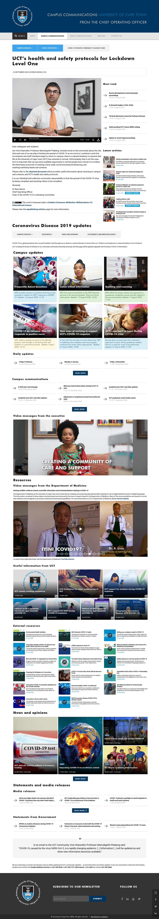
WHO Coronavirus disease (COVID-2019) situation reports (84, 699)
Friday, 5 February (25, 362)
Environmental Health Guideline (36, 632)
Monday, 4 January (71, 362)
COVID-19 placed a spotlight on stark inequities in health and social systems (128, 799)
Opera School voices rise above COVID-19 (124, 739)
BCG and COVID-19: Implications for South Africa (41, 659)
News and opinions (70, 234)
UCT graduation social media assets (122, 398)
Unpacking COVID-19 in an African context (79, 768)
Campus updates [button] (24, 48)
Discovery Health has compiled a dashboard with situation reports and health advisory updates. (85, 688)
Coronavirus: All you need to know (36, 699)
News (32, 36)
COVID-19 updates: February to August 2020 (86, 48)
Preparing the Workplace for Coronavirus (38, 672)
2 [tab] (76, 472)
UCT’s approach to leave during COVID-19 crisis (123, 332)
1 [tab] (71, 472)
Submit (97, 898)
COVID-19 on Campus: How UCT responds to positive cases (33, 332)
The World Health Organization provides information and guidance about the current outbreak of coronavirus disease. (85, 703)
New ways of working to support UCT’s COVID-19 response (78, 332)
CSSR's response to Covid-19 (80, 645)
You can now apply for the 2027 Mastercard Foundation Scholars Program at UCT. (129, 216)
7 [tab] (85, 554)
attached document (38, 171)
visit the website (123, 499)
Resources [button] (46, 234)
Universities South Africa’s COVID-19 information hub (132, 672)
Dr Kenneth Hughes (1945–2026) (121, 105)
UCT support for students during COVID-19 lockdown (124, 590)
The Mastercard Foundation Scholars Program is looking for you (131, 212)
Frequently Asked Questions (30, 286)
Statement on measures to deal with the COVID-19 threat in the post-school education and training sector (83, 825)
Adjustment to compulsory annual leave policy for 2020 (82, 398)
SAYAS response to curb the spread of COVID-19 (132, 659)
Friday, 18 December (117, 362)
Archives (101, 36)
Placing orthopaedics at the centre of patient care (131, 159)
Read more (79, 409)
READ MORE (80, 373)
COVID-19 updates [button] (49, 48)
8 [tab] (90, 554)
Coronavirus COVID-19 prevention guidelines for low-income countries (41, 685)
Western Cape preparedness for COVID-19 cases (128, 825)
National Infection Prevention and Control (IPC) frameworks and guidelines (131, 645)
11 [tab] (104, 554)
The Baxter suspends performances (121, 768)
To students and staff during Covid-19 (76, 465)
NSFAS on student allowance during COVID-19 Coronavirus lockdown (36, 825)
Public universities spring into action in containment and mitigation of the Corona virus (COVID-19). (132, 676)
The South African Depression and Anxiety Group (86, 659)
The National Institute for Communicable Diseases (129, 685)
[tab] (80, 371)
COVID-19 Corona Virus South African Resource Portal (86, 672)
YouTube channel (67, 559)
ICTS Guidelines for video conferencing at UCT (78, 590)
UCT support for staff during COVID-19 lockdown (61, 612)
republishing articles (35, 209)
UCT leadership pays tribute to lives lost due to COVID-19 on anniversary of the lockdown (81, 799)
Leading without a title (123, 199)
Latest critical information (74, 286)
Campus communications (52, 36)
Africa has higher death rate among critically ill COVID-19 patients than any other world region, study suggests (36, 799)
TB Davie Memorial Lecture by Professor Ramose (127, 116)
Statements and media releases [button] (101, 234)
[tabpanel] (80, 529)
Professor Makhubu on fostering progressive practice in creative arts (130, 185)
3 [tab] (80, 472)
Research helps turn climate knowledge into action (129, 172)
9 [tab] (94, 554)
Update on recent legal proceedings (122, 138)
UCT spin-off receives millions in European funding (34, 766)
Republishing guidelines (99, 917)
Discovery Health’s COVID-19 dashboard (83, 685)
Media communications (81, 36)
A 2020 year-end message (27, 387)
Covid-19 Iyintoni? (67, 549)
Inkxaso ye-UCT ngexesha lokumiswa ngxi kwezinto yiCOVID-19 (26, 611)
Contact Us (116, 36)
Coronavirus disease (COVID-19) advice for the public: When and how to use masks (40, 645)
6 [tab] (80, 554)
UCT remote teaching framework (29, 591)
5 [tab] (90, 472)
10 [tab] (99, 554)
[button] (14, 139)
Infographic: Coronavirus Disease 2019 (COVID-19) (128, 612)
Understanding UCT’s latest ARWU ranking (124, 127)
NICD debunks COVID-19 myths (81, 632)
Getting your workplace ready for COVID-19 (130, 632)
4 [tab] (85, 472)
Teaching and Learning (118, 286)
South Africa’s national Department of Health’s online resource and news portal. (85, 676)
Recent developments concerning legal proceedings (123, 94)
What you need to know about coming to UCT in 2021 (81, 387)
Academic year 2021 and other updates (123, 387)
